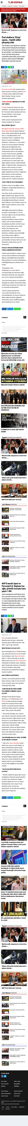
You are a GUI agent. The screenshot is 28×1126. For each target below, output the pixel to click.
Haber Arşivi (17, 1093)
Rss (2, 1109)
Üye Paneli (21, 6)
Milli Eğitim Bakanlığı (8, 129)
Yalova (4, 638)
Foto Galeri (4, 1081)
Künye (3, 1107)
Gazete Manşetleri (6, 1093)
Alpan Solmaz (19, 656)
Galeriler (10, 6)
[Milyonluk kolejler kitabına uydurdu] (14, 373)
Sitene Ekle (7, 1109)
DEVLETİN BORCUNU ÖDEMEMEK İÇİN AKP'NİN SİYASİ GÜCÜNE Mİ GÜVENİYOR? (13, 408)
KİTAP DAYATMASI (7, 102)
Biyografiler (17, 1084)
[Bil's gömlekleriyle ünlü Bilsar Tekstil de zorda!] (14, 909)
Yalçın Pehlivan (19, 660)
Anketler (3, 1086)
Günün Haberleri (18, 1091)
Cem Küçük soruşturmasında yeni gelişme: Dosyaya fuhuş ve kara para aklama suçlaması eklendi (13, 844)
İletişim (7, 1107)
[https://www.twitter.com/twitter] (5, 1076)
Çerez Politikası (14, 1107)
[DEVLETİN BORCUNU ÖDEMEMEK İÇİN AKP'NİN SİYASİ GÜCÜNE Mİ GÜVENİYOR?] (14, 396)
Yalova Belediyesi (14, 743)
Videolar (4, 6)
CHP (9, 699)
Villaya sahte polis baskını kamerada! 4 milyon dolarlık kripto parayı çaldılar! (13, 9)
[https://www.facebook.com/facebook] (2, 1076)
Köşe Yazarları (5, 1084)
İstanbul (4, 107)
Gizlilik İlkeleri (21, 1107)
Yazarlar (16, 6)
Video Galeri (17, 1081)
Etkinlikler (16, 1086)
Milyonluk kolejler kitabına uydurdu (13, 385)
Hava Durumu (4, 1091)
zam (10, 270)
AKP (16, 651)
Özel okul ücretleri (7, 89)
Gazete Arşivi (4, 1096)
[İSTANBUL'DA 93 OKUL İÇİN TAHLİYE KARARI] (14, 420)
